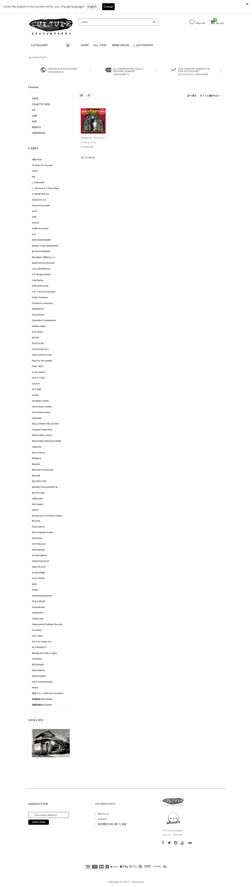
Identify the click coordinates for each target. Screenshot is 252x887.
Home (85, 45)
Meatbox (36, 464)
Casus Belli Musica (41, 269)
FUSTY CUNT (38, 378)
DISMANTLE (38, 309)
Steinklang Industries (42, 596)
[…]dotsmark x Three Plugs (45, 188)
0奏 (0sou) (37, 159)
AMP (34, 217)
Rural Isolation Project (42, 532)
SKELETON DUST (40, 561)
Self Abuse (37, 538)
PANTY (35, 510)
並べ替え (192, 95)
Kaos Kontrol (38, 452)
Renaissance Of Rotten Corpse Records (47, 518)
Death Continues (40, 297)
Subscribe (38, 822)
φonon (35, 687)
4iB (33, 177)
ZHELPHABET (39, 676)
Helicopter (37, 418)
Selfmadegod (38, 550)
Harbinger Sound (40, 401)
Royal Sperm (38, 527)
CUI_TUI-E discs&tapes (44, 292)
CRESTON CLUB (40, 286)
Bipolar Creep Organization (45, 246)
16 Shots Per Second (42, 165)
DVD (34, 121)
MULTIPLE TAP (39, 481)
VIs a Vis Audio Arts (42, 642)
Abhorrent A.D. (39, 200)
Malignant (36, 458)
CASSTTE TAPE (41, 104)
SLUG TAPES (38, 578)
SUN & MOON (38, 601)
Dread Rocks (38, 315)
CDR (34, 115)
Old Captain (37, 504)
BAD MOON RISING (41, 240)
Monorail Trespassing (42, 470)
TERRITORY (38, 613)
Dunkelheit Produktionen (44, 320)
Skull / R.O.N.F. (39, 567)
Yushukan (37, 659)
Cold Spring (37, 280)
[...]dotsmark (143, 45)
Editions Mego (39, 326)
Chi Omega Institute (41, 274)
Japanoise (37, 447)
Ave (34, 234)
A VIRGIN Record (40, 194)
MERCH (36, 127)
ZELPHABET (38, 664)
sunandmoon (38, 607)
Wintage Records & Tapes (44, 653)
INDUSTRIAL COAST (42, 435)
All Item (99, 45)
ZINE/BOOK (38, 133)
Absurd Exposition (41, 205)
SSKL (34, 584)
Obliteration (37, 498)
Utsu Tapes (37, 636)
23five (35, 171)
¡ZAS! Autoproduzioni (42, 682)
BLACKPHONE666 (41, 251)
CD (33, 110)
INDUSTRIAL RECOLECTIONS (46, 441)
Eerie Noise (37, 332)
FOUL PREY (38, 366)
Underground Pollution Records (47, 624)
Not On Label (38, 493)
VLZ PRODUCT (39, 647)
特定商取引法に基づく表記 (112, 824)
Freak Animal (38, 372)
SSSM (35, 590)
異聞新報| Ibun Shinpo (42, 699)
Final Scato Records (42, 355)
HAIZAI (35, 395)
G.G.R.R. (36, 384)
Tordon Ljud (37, 619)
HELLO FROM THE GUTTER (45, 424)
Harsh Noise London (42, 407)
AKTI (34, 211)
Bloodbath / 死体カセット (44, 257)
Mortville (36, 475)
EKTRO (35, 338)
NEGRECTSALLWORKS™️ (45, 487)
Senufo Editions (39, 555)
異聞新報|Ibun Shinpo (42, 705)
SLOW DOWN (38, 573)
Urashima (36, 630)
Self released (38, 544)
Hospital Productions (42, 429)
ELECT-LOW (38, 343)
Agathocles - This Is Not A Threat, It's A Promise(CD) (93, 142)
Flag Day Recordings (42, 361)
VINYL (35, 98)
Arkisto (35, 223)
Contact (102, 819)
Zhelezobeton (38, 670)
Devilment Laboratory (42, 303)
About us (103, 813)
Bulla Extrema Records (43, 263)
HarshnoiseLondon (41, 412)
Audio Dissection (40, 228)
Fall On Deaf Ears (40, 349)
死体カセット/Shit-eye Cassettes (48, 693)
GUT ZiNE (36, 389)
